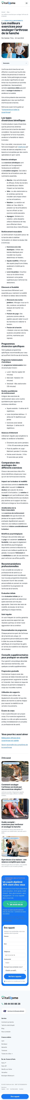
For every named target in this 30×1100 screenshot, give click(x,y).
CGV (7, 1089)
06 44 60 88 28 (12, 1003)
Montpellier (9, 920)
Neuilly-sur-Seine (7, 1069)
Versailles (4, 1072)
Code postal (7, 959)
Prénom (6, 936)
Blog (8, 12)
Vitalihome (21, 147)
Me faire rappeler (15, 976)
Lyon (4, 918)
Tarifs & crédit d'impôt (8, 1025)
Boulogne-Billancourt (8, 1075)
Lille (4, 920)
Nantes (18, 918)
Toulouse (8, 918)
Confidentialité (14, 1089)
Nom (5, 943)
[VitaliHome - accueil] (8, 3)
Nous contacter (6, 1031)
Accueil (3, 12)
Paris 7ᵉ (4, 1063)
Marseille (21, 917)
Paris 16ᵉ (4, 1066)
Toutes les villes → (7, 1053)
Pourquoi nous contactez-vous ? (13, 967)
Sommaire (6, 63)
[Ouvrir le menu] (26, 3)
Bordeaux (23, 918)
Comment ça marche (8, 1022)
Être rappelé (15, 1096)
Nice (13, 918)
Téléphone (7, 951)
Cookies (21, 1089)
